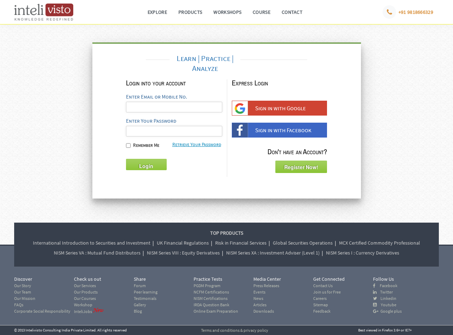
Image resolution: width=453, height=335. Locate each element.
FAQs (18, 304)
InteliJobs (83, 311)
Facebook (386, 285)
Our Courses (85, 298)
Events (259, 292)
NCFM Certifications (211, 292)
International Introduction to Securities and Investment (91, 243)
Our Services (85, 285)
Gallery (140, 304)
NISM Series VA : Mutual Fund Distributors (97, 253)
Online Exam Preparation (216, 311)
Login (146, 165)
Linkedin (386, 298)
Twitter (385, 292)
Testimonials (145, 298)
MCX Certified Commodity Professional (379, 243)
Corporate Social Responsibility (42, 311)
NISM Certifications (211, 298)
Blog (138, 311)
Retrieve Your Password (196, 144)
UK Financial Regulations (183, 243)
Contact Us (323, 285)
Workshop (83, 304)
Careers (320, 298)
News (258, 298)
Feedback (322, 311)
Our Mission (24, 298)
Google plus (390, 311)
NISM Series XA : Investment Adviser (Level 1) (273, 253)
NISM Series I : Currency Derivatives (362, 253)
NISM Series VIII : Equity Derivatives (183, 253)
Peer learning (145, 292)
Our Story (22, 285)
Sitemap (320, 304)
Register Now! (301, 167)
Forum (140, 285)
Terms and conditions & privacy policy (234, 330)
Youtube (386, 304)
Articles (259, 304)
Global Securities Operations (303, 243)
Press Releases (266, 285)
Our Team (22, 292)
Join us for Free (327, 292)
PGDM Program (207, 285)
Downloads (263, 311)
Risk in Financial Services (240, 243)
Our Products (86, 292)
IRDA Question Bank (211, 304)
